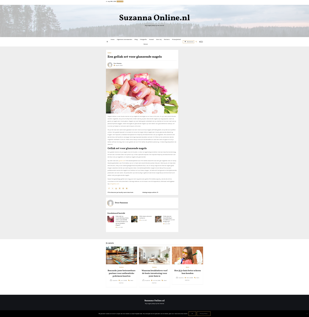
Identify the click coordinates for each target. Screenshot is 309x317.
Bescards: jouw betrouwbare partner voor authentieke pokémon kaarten (121, 273)
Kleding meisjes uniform (150, 192)
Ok (192, 313)
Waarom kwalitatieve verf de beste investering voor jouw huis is (154, 273)
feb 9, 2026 (190, 277)
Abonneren (190, 42)
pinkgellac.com (114, 184)
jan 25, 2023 (144, 220)
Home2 (151, 39)
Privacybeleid (176, 39)
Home (112, 39)
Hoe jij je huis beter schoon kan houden (187, 272)
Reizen (146, 44)
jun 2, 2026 (124, 280)
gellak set (122, 160)
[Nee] (307, 313)
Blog (136, 39)
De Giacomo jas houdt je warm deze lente (121, 192)
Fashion (109, 52)
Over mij (159, 39)
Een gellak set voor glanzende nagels (135, 57)
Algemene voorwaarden (124, 39)
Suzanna (119, 63)
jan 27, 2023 (120, 227)
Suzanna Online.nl (154, 18)
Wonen (187, 267)
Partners (167, 39)
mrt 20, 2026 (157, 280)
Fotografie (143, 39)
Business (121, 267)
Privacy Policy (204, 313)
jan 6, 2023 (167, 223)
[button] (107, 42)
